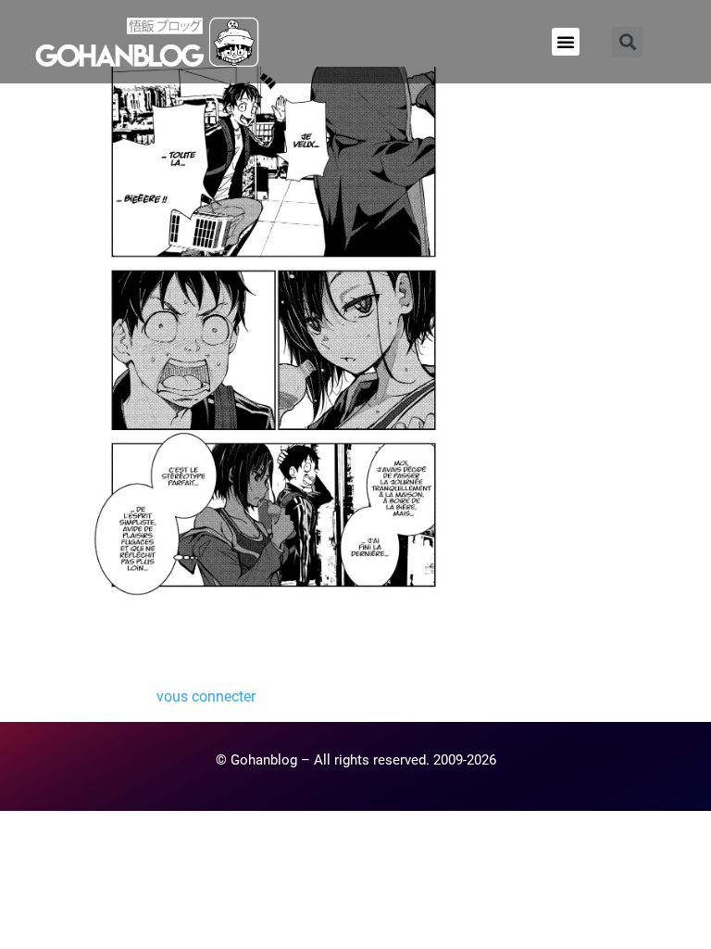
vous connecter (206, 696)
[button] (566, 42)
